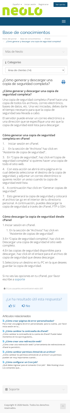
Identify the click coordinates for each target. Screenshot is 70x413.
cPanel (47, 38)
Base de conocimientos (30, 38)
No (27, 306)
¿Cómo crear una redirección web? (23, 341)
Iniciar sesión (30, 4)
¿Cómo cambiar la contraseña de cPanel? (26, 331)
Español (16, 4)
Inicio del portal (9, 38)
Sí (13, 306)
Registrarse (43, 4)
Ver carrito (60, 4)
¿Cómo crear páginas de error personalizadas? (29, 320)
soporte (20, 279)
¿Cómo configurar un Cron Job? (21, 362)
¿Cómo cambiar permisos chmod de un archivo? (30, 351)
